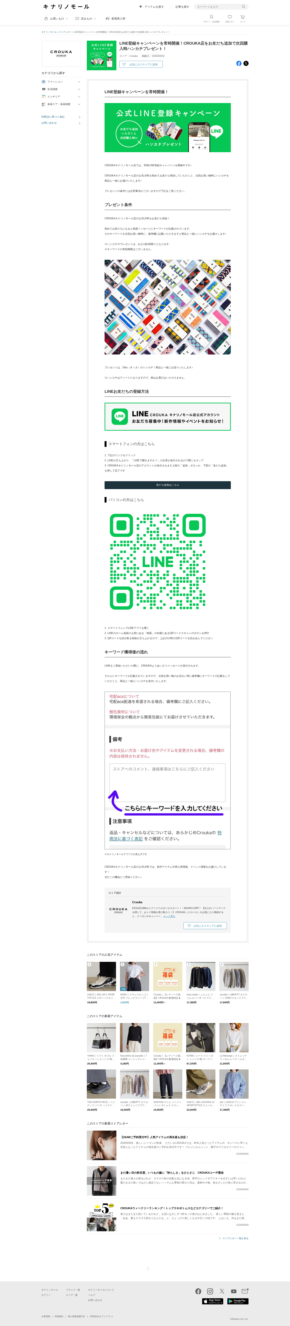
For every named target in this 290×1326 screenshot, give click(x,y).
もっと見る (169, 916)
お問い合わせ (49, 122)
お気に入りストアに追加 (143, 64)
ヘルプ (91, 1295)
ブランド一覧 (73, 1289)
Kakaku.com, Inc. (240, 1319)
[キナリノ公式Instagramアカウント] (210, 1291)
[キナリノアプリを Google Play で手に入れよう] (238, 1303)
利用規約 (59, 1316)
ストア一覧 (72, 1295)
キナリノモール (49, 32)
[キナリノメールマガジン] (245, 1291)
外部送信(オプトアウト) (101, 1316)
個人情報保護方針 (76, 1316)
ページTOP (148, 1269)
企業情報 (45, 1316)
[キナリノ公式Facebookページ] (198, 1291)
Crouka (137, 902)
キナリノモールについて (101, 1289)
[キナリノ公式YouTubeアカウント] (234, 1291)
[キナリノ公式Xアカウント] (222, 1291)
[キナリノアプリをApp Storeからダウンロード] (212, 1303)
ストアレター (65, 32)
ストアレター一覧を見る (236, 1238)
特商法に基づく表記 (53, 116)
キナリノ (46, 1295)
